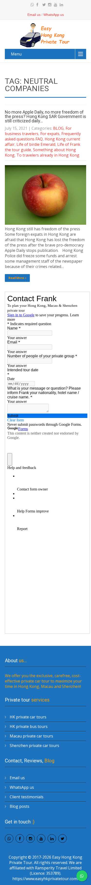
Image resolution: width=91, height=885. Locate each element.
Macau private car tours (31, 736)
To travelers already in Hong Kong (48, 155)
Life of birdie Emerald (36, 144)
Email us (34, 15)
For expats (49, 133)
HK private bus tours (29, 726)
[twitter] (42, 5)
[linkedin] (60, 5)
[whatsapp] (31, 5)
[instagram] (48, 5)
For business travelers (38, 131)
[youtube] (54, 5)
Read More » (17, 278)
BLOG (58, 128)
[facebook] (36, 5)
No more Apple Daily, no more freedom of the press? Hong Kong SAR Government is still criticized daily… (45, 116)
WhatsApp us (53, 15)
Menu (16, 54)
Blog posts (19, 806)
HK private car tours (28, 717)
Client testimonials (26, 797)
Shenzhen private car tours (34, 745)
